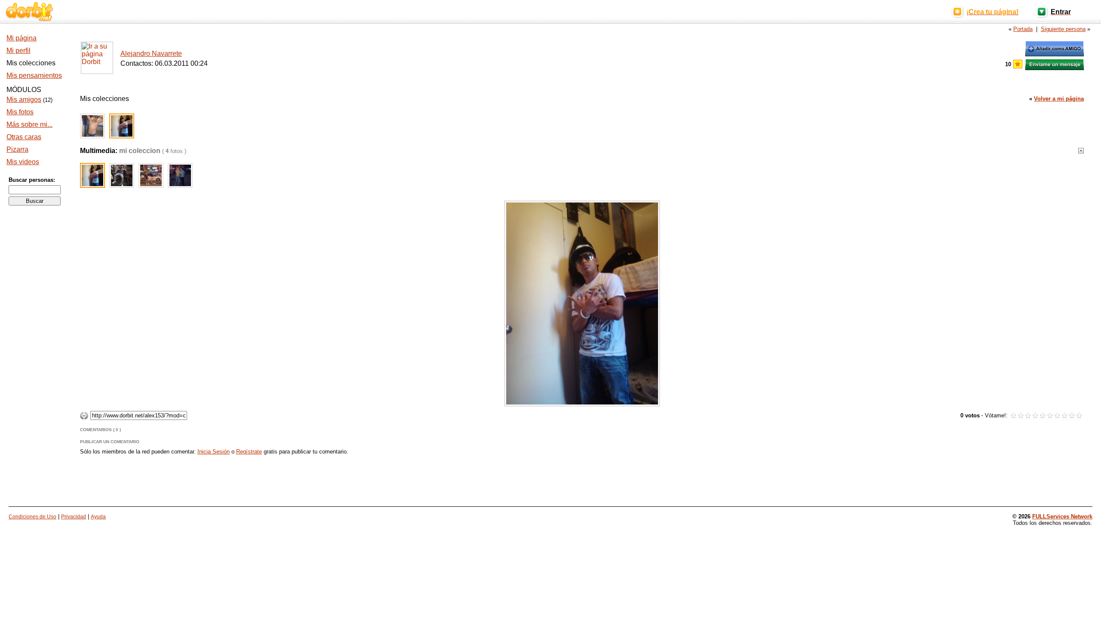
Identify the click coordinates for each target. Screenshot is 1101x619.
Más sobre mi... (29, 124)
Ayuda (98, 517)
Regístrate (249, 451)
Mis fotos (20, 112)
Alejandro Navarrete (151, 53)
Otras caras (23, 137)
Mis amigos (23, 99)
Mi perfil (18, 50)
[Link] (84, 417)
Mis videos (22, 161)
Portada (1023, 29)
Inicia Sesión (213, 451)
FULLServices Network (1062, 516)
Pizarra (17, 149)
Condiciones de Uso (32, 517)
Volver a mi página (1059, 98)
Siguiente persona (1063, 29)
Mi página (21, 38)
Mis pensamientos (34, 75)
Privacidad (73, 517)
